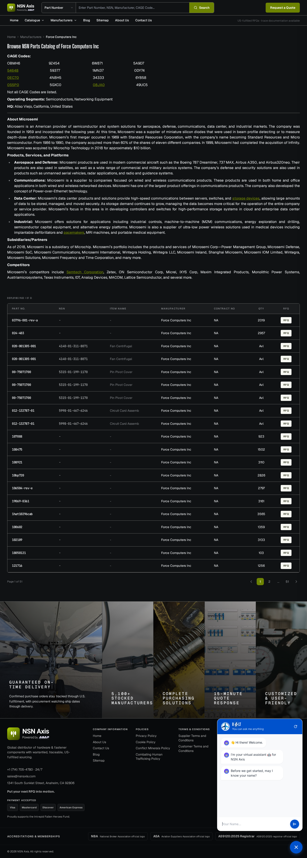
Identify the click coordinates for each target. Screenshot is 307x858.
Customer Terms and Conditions (193, 748)
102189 (17, 540)
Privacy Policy (146, 736)
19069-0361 (20, 501)
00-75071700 (21, 372)
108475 (17, 449)
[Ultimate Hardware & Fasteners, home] (20, 8)
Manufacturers (62, 20)
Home (14, 20)
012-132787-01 (23, 411)
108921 (17, 462)
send (295, 824)
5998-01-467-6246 (73, 411)
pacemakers (74, 232)
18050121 (19, 553)
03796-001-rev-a (25, 320)
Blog (86, 20)
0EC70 (13, 77)
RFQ (286, 320)
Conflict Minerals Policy (153, 748)
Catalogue (32, 20)
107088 (17, 436)
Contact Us (143, 20)
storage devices (246, 198)
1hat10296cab (22, 514)
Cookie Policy (146, 742)
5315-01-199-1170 (73, 372)
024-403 (18, 333)
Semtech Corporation (85, 272)
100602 (17, 527)
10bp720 (18, 475)
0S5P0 (13, 84)
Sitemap (102, 20)
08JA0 (99, 84)
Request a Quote (282, 8)
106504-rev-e (22, 488)
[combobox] (132, 7)
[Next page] (296, 581)
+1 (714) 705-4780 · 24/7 (24, 769)
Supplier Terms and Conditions (192, 738)
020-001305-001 (24, 346)
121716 (17, 566)
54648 (12, 70)
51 (287, 582)
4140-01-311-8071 (73, 346)
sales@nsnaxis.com (21, 776)
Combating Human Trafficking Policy (149, 756)
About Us (122, 20)
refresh (295, 726)
